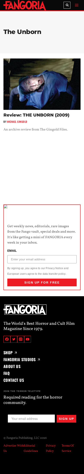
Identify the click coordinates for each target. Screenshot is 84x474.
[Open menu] (77, 5)
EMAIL (12, 250)
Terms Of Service (68, 448)
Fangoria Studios (19, 359)
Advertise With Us (13, 448)
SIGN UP (66, 418)
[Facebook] (6, 339)
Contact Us (13, 380)
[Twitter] (13, 339)
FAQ (6, 373)
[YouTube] (27, 339)
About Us (11, 366)
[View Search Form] (67, 5)
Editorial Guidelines (31, 448)
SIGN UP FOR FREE (42, 282)
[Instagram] (20, 339)
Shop (8, 352)
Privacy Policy (51, 448)
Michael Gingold (17, 121)
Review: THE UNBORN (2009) (36, 115)
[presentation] (42, 84)
